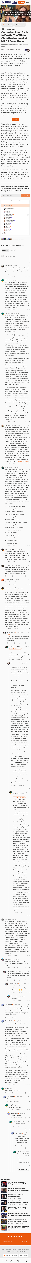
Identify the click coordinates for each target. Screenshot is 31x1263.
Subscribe (21, 2)
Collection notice (20, 1251)
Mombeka (8, 467)
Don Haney (8, 959)
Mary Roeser (8, 1004)
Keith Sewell (8, 425)
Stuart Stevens (16, 1198)
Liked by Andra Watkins (12, 590)
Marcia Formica (13, 983)
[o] (4, 1184)
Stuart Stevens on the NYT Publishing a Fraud (16, 1195)
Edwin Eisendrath (17, 1185)
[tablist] (8, 250)
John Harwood (18, 1230)
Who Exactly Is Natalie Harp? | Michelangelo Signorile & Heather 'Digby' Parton (18, 1189)
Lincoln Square (5, 49)
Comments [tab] (5, 250)
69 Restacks (21, 239)
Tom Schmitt (8, 313)
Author (9, 634)
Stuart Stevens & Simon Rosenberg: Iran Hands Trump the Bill (18, 1201)
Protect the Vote (9, 1021)
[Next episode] (5, 20)
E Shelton (7, 280)
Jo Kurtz (7, 266)
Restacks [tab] (12, 250)
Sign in (27, 2)
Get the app (23, 1255)
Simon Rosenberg (16, 1204)
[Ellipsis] (29, 265)
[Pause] (1, 20)
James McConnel (9, 549)
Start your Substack (11, 1255)
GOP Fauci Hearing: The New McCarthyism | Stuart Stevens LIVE (17, 1220)
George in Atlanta (10, 588)
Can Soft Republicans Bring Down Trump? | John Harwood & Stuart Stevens (18, 1227)
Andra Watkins (16, 49)
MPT (6, 919)
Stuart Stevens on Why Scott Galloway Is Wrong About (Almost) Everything (18, 1208)
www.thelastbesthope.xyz (22, 461)
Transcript (21, 25)
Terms (13, 1251)
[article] (15, 1184)
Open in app (8, 25)
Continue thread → (23, 1169)
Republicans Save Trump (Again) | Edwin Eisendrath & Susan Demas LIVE (18, 1214)
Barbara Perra (9, 579)
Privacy (8, 1251)
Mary (6, 1088)
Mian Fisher (8, 565)
